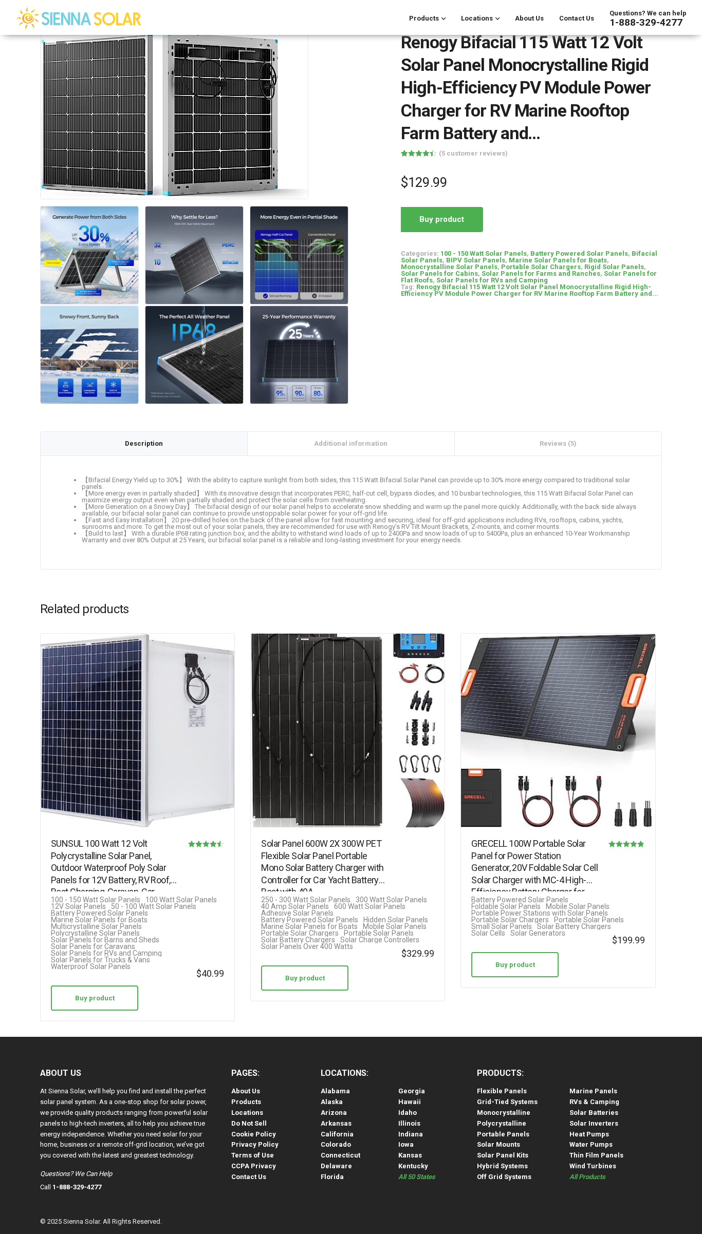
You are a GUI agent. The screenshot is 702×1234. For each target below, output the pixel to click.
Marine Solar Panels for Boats (558, 260)
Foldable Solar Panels (506, 906)
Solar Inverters (593, 1123)
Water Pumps (591, 1144)
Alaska (332, 1102)
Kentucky (413, 1166)
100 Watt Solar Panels (181, 900)
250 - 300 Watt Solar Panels (305, 900)
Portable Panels (503, 1134)
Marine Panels (593, 1091)
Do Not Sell (249, 1123)
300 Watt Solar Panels (391, 900)
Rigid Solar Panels (614, 267)
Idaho (407, 1112)
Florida (332, 1177)
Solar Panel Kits (502, 1155)
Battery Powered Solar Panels (579, 253)
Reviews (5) (558, 443)
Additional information (350, 443)
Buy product (441, 219)
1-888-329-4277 (645, 22)
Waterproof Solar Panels (91, 966)
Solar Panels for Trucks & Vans (100, 960)
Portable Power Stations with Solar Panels (539, 913)
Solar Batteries (593, 1112)
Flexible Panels (502, 1091)
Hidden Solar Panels (395, 920)
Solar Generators (537, 933)
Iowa (406, 1144)
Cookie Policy (253, 1134)
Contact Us (576, 18)
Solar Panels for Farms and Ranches (541, 273)
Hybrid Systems (502, 1166)
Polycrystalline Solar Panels (95, 933)
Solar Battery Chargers (298, 940)
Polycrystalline (501, 1123)
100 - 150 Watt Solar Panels (483, 253)
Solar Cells (488, 933)
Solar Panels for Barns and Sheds (105, 940)
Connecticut (340, 1155)
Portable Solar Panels (379, 933)
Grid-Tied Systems (507, 1102)
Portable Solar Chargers (541, 267)
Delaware (336, 1166)
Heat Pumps (589, 1134)
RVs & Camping (594, 1102)
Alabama (335, 1091)
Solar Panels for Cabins (439, 273)
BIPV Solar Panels (475, 260)
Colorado (336, 1144)
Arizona (334, 1112)
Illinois (409, 1123)
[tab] (144, 443)
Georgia (411, 1091)
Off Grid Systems (504, 1177)
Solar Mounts (498, 1144)
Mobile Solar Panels (395, 926)
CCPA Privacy (253, 1166)
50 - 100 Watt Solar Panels (153, 906)
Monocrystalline (503, 1112)
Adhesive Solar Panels (297, 913)
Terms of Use (252, 1155)
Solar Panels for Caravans (93, 946)
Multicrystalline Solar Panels (96, 926)
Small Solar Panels (501, 926)
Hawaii (409, 1102)
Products (424, 18)
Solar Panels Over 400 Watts (307, 946)
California (337, 1134)
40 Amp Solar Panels (295, 906)
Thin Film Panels (596, 1155)
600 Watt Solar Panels (369, 906)
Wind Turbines (592, 1166)
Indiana (410, 1134)
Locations (477, 18)
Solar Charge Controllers (379, 940)
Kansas (410, 1155)
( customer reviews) (473, 153)
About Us (529, 18)
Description (144, 443)
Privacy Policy (255, 1144)
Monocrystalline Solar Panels (449, 267)
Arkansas (336, 1123)
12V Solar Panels (78, 906)
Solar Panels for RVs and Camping (492, 280)
